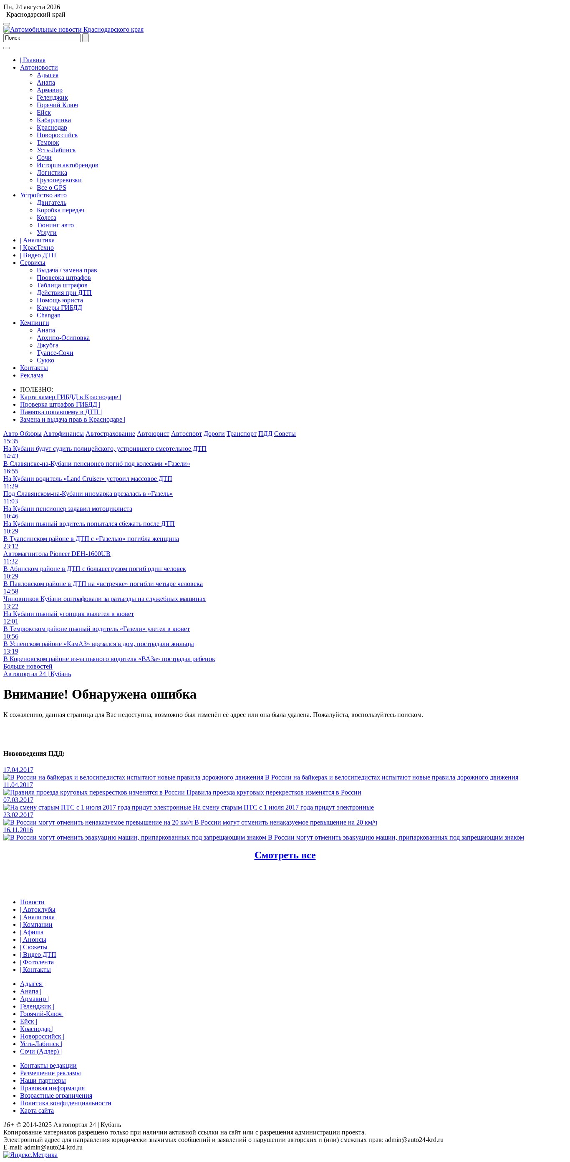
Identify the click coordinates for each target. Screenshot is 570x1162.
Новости (32, 901)
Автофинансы (63, 433)
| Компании (36, 924)
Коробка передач (60, 210)
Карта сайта (37, 1110)
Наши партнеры (43, 1080)
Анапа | (30, 991)
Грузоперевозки (59, 180)
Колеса (46, 217)
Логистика (52, 172)
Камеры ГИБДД (59, 307)
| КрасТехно (37, 247)
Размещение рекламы (50, 1072)
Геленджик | (37, 1006)
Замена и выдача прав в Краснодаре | (72, 419)
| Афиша (31, 932)
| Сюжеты (34, 947)
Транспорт (242, 433)
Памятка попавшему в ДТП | (61, 411)
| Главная (32, 59)
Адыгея (47, 74)
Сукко (45, 360)
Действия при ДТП (64, 292)
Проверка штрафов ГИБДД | (60, 404)
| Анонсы (33, 939)
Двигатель (51, 202)
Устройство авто (43, 195)
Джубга (47, 345)
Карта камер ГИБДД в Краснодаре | (70, 396)
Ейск (44, 112)
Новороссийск (57, 134)
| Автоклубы (37, 909)
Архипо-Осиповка (63, 337)
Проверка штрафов (64, 277)
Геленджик (52, 97)
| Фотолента (37, 962)
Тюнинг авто (55, 225)
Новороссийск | (42, 1036)
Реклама (31, 375)
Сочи (44, 157)
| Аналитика (37, 240)
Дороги (214, 433)
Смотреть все (285, 855)
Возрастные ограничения (56, 1095)
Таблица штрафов (62, 285)
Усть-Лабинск (56, 149)
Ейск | (28, 1021)
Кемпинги (34, 322)
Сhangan (49, 315)
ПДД (265, 433)
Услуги (47, 232)
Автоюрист (153, 433)
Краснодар (52, 127)
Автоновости (39, 67)
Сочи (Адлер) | (41, 1051)
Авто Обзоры (22, 433)
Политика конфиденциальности (65, 1103)
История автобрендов (67, 165)
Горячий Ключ (57, 104)
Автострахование (110, 433)
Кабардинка (54, 119)
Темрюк (48, 142)
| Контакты (35, 969)
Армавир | (34, 998)
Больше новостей (28, 666)
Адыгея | (32, 983)
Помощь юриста (60, 300)
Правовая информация (52, 1088)
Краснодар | (36, 1028)
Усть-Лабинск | (41, 1043)
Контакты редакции (48, 1065)
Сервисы (32, 262)
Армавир (50, 89)
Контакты (34, 367)
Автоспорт (186, 433)
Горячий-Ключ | (42, 1013)
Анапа (46, 82)
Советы (285, 433)
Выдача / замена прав (67, 270)
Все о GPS (51, 187)
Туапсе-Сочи (55, 352)
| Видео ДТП (38, 255)
